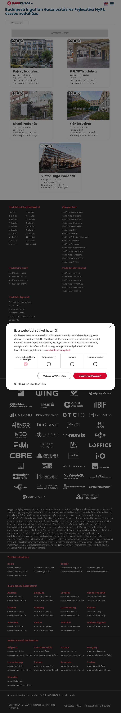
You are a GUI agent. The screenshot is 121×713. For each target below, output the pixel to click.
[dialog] (60, 356)
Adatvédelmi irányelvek (58, 349)
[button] (30, 383)
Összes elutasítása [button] (54, 375)
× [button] (110, 327)
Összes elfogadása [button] (90, 375)
